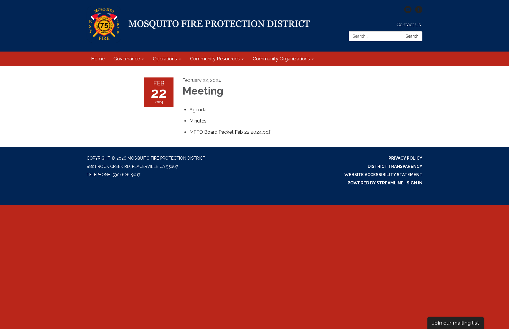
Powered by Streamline (376, 183)
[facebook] (418, 11)
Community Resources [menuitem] (215, 59)
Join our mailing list (455, 323)
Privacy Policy (405, 158)
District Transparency (395, 166)
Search (412, 36)
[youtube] (408, 11)
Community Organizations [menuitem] (281, 59)
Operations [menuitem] (165, 59)
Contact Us (408, 24)
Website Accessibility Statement (383, 174)
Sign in (414, 183)
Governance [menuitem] (126, 59)
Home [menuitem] (98, 59)
